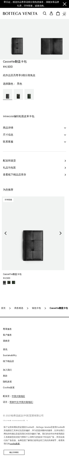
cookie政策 (15, 444)
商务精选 (18, 308)
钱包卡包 (36, 308)
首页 (3, 308)
